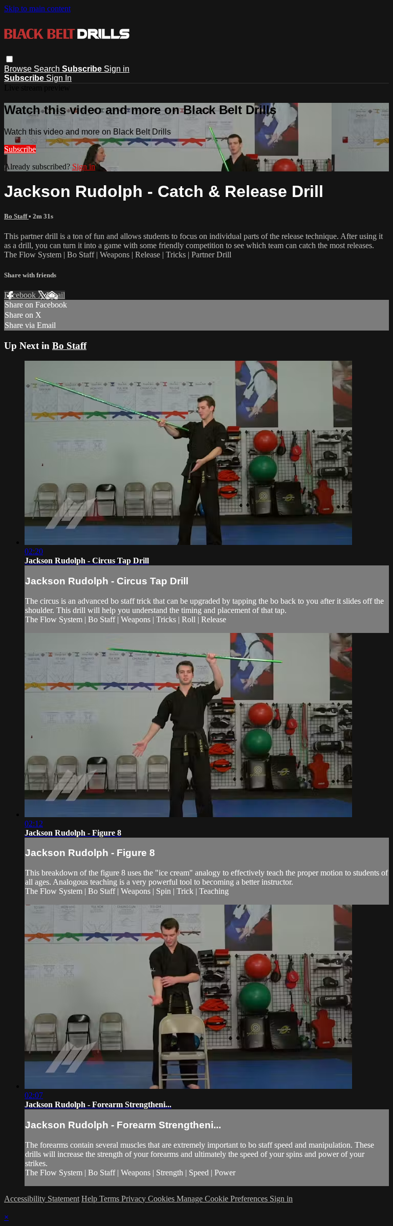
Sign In (59, 78)
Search (48, 68)
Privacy (134, 1198)
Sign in (116, 68)
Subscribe (20, 149)
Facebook (21, 295)
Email (55, 295)
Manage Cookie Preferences (223, 1198)
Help (90, 1198)
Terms (110, 1198)
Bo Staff (16, 216)
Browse (19, 68)
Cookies (162, 1198)
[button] (9, 59)
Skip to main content (37, 8)
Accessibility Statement (41, 1198)
